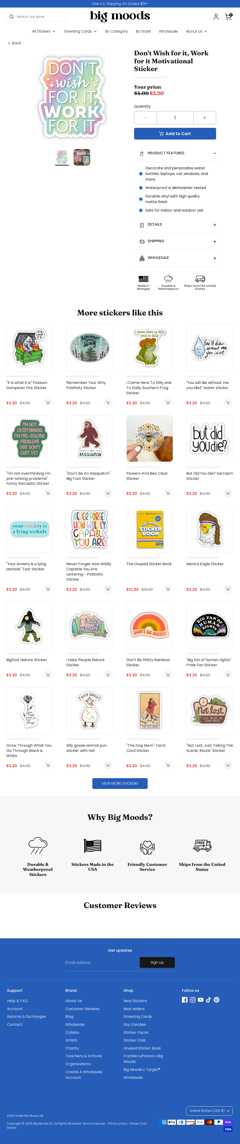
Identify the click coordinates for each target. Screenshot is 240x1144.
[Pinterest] (216, 1000)
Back (16, 43)
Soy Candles (135, 1024)
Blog (69, 1016)
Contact (14, 1024)
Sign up (157, 962)
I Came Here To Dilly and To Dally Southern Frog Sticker (148, 388)
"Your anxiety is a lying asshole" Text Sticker (26, 566)
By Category (116, 31)
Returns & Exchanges (26, 1016)
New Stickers (135, 1001)
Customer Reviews (82, 1008)
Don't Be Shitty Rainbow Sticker (148, 662)
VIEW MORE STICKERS (120, 783)
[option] (120, 4)
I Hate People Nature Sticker (85, 662)
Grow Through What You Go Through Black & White (28, 750)
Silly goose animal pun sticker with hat (86, 748)
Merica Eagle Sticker (205, 564)
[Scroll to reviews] (175, 77)
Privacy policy (117, 1123)
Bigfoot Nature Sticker (26, 660)
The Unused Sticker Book (149, 564)
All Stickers (41, 31)
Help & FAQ (17, 1001)
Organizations (78, 1064)
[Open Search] (11, 16)
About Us (194, 31)
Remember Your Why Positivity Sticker (86, 385)
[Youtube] (200, 1000)
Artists (71, 1040)
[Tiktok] (208, 1000)
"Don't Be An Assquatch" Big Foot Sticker (88, 476)
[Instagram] (192, 1000)
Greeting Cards (78, 31)
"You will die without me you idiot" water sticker (207, 385)
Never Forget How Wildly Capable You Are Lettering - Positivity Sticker (88, 571)
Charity (72, 1048)
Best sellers (134, 1008)
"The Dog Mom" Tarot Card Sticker (146, 748)
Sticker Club (135, 1040)
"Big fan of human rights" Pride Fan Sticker (208, 662)
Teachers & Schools (83, 1056)
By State (143, 31)
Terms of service (93, 1123)
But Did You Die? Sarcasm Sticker (209, 476)
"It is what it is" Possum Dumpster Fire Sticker (26, 385)
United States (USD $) (207, 1110)
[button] (228, 16)
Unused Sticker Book (142, 1048)
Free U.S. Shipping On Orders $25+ (120, 3)
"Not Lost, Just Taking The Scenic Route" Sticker (209, 748)
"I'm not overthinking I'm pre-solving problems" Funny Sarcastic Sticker (28, 478)
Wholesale (168, 31)
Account (15, 1008)
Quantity (142, 106)
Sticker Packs (136, 1032)
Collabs (72, 1032)
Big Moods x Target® (142, 1069)
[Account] (216, 16)
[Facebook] (185, 1000)
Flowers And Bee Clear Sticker (147, 476)
